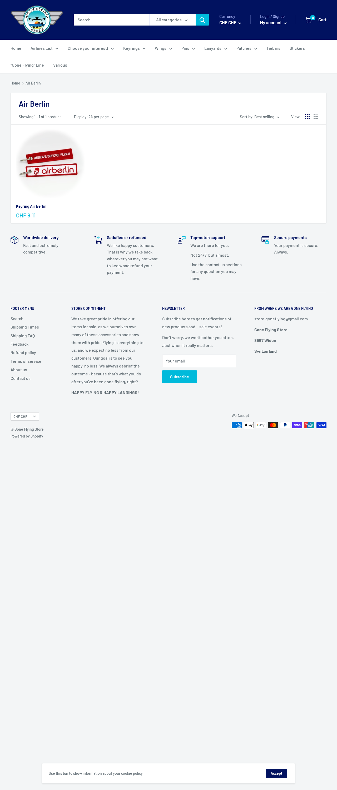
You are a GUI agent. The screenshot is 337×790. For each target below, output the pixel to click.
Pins (185, 48)
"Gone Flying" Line (27, 64)
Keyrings (131, 48)
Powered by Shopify (27, 436)
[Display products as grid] (307, 116)
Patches (243, 48)
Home (16, 48)
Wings (160, 48)
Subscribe (179, 376)
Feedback (19, 343)
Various (60, 64)
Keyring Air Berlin (31, 206)
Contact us (21, 378)
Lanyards (212, 48)
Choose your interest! (88, 48)
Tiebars (273, 48)
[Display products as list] (316, 116)
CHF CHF (20, 416)
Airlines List (42, 48)
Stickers (297, 48)
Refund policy (23, 352)
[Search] (202, 20)
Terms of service (26, 361)
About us (19, 369)
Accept (276, 773)
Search (17, 318)
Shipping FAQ (23, 335)
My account (271, 22)
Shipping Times (25, 326)
